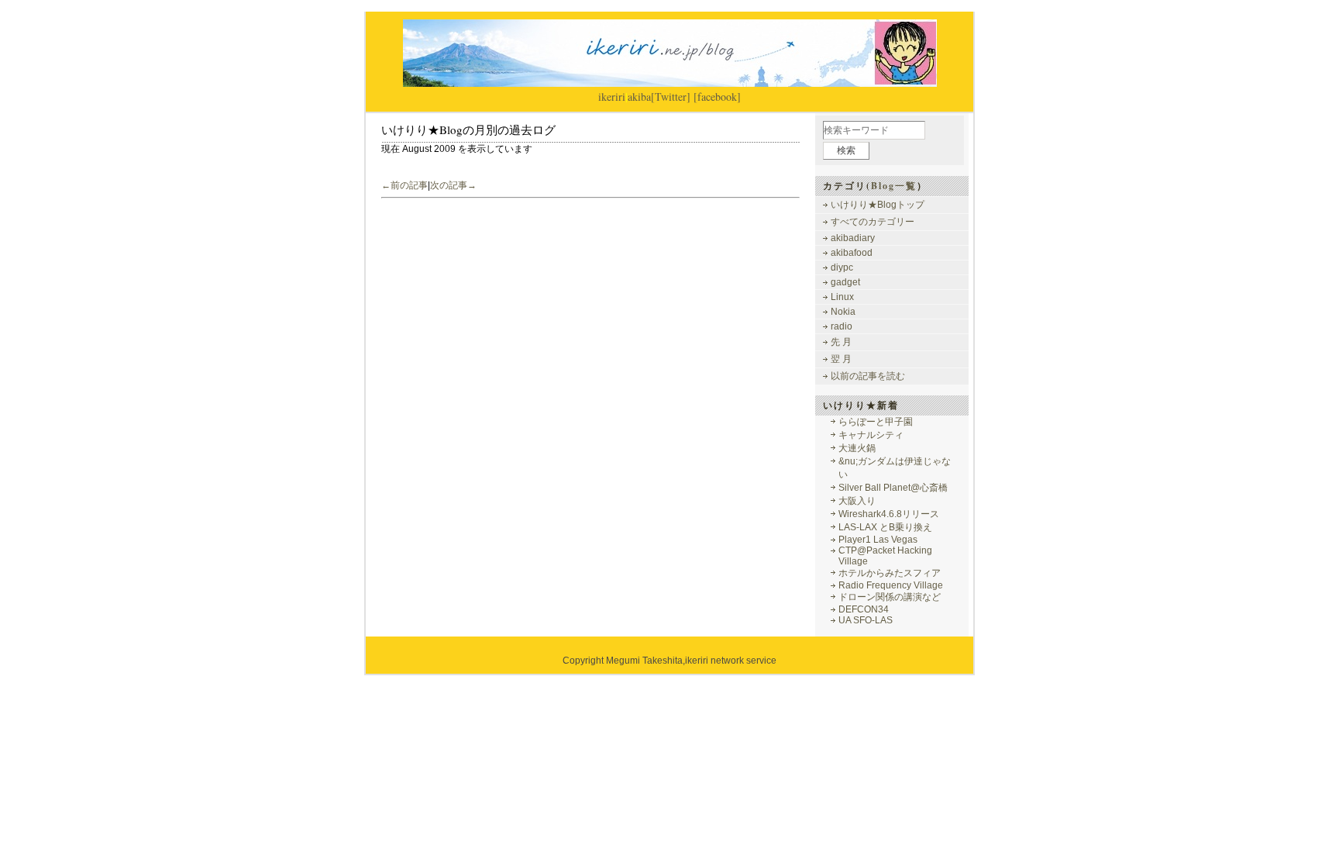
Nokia (843, 311)
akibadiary (853, 238)
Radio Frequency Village (890, 585)
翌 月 (841, 359)
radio (841, 326)
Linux (842, 297)
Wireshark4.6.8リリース (888, 514)
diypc (842, 267)
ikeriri (611, 96)
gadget (845, 282)
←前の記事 (404, 185)
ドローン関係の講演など (889, 597)
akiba (639, 96)
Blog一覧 (894, 185)
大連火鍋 (857, 448)
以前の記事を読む (868, 376)
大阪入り (857, 500)
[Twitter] (670, 96)
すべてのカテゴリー (872, 221)
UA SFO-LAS (865, 620)
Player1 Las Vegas (877, 539)
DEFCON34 (863, 609)
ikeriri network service (730, 660)
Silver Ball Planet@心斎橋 (893, 487)
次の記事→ (453, 185)
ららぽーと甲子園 (875, 421)
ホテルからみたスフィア (889, 573)
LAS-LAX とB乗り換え (885, 527)
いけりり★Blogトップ (877, 204)
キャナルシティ (871, 435)
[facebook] (717, 96)
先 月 (841, 341)
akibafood (852, 252)
